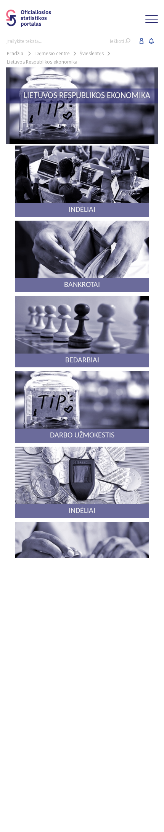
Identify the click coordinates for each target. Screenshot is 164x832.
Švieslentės (92, 53)
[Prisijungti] (141, 41)
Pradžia (15, 53)
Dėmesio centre (52, 53)
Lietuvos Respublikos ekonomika (42, 62)
